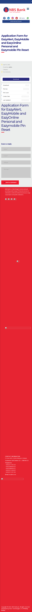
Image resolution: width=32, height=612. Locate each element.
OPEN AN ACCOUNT (16, 21)
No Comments (7, 72)
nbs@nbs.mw (12, 474)
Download (16, 79)
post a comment (11, 182)
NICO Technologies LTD (16, 608)
